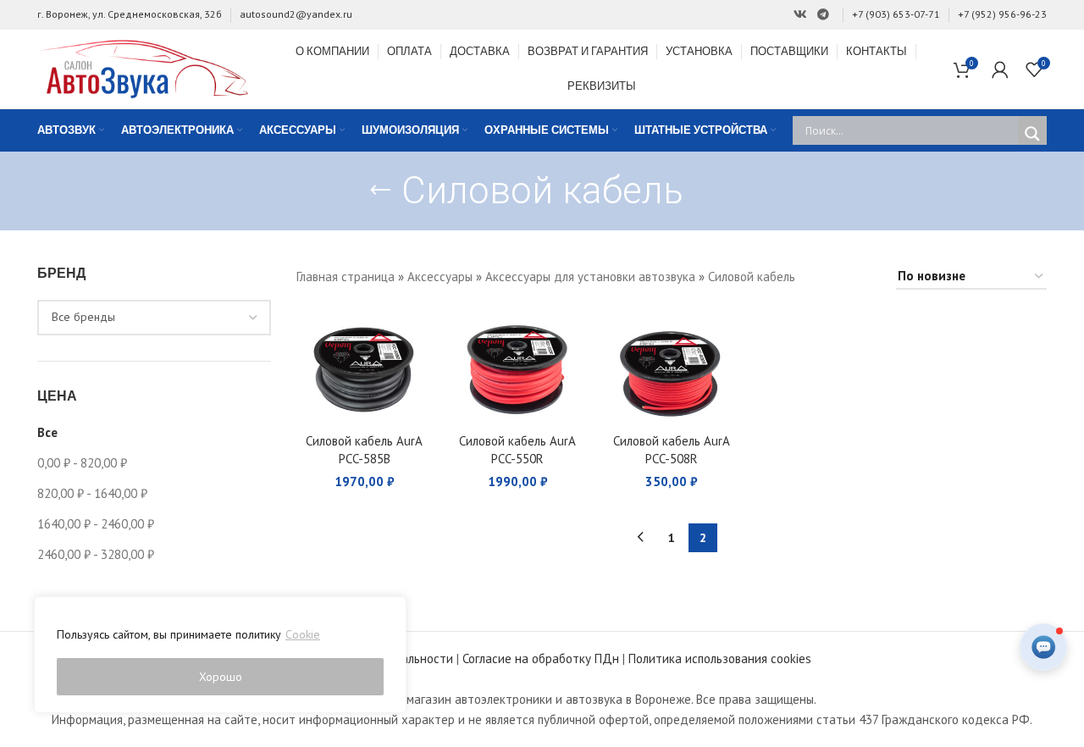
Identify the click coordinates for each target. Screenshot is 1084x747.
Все (47, 432)
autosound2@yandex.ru (296, 14)
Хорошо (220, 676)
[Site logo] (143, 67)
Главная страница (345, 276)
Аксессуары (440, 276)
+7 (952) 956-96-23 (1002, 14)
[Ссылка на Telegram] (823, 14)
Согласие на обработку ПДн (540, 658)
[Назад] (380, 191)
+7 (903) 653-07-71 (896, 14)
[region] (220, 654)
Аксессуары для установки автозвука (590, 276)
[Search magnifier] (1032, 134)
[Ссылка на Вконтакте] (800, 14)
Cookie (302, 634)
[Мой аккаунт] (1000, 69)
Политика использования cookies (719, 658)
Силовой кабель (751, 276)
